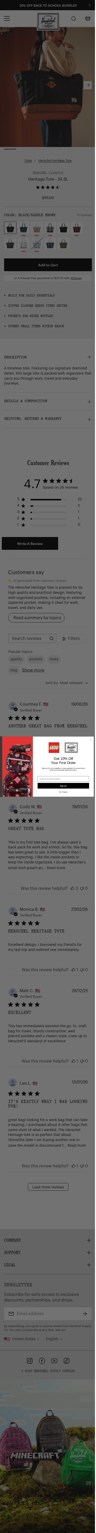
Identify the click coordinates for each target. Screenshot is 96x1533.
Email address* (44, 774)
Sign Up (63, 785)
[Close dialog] (91, 739)
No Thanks (63, 792)
